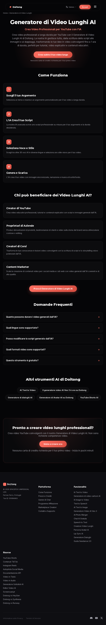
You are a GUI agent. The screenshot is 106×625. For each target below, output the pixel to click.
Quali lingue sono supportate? (22, 327)
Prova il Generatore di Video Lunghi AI (53, 288)
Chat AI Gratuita (80, 518)
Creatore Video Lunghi (83, 526)
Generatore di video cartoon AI (87, 496)
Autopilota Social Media (13, 569)
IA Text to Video (81, 492)
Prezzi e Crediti (45, 496)
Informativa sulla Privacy (13, 618)
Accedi (85, 7)
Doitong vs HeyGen (11, 595)
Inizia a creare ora (53, 444)
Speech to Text (80, 522)
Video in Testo (9, 577)
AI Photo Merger (81, 515)
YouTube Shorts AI (89, 397)
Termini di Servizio (33, 618)
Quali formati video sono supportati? (26, 349)
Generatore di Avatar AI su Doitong (56, 397)
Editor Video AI (9, 588)
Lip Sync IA (78, 533)
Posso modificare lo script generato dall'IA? (30, 338)
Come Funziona (45, 492)
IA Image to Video (81, 500)
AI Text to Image (81, 507)
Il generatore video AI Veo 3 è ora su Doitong (64, 390)
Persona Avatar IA (81, 530)
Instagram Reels (10, 565)
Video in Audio (9, 580)
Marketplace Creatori (47, 507)
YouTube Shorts (10, 558)
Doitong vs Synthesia (12, 599)
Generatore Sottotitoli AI (13, 584)
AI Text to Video (28, 390)
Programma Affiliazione (48, 503)
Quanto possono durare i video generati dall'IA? (32, 317)
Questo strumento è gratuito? (22, 360)
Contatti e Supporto (46, 511)
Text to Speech (80, 503)
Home (5, 13)
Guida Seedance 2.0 (82, 541)
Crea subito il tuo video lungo (53, 54)
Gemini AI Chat (44, 500)
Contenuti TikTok (10, 562)
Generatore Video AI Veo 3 (85, 511)
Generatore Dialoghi (82, 537)
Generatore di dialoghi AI (20, 397)
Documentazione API (12, 573)
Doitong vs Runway (11, 603)
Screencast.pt (9, 592)
